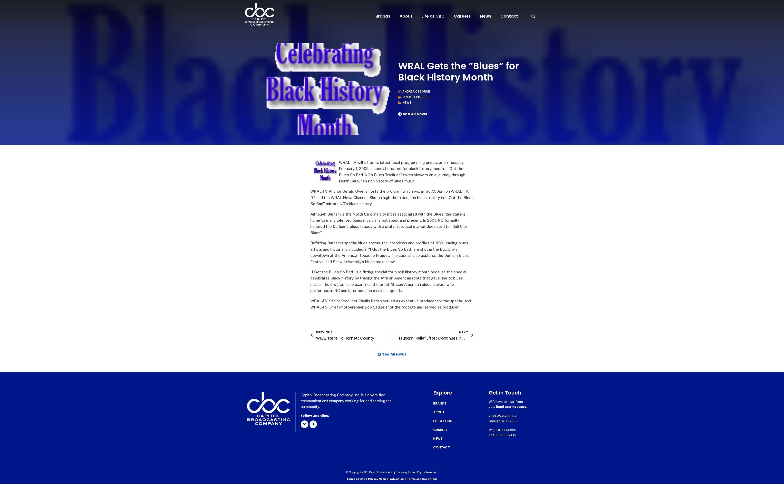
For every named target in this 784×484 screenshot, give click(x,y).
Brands (382, 16)
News (485, 16)
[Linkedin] (313, 424)
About (406, 16)
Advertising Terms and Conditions (414, 479)
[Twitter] (304, 424)
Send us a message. (511, 407)
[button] (533, 16)
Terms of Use (355, 479)
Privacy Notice (378, 479)
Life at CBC (433, 16)
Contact (509, 16)
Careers (462, 16)
